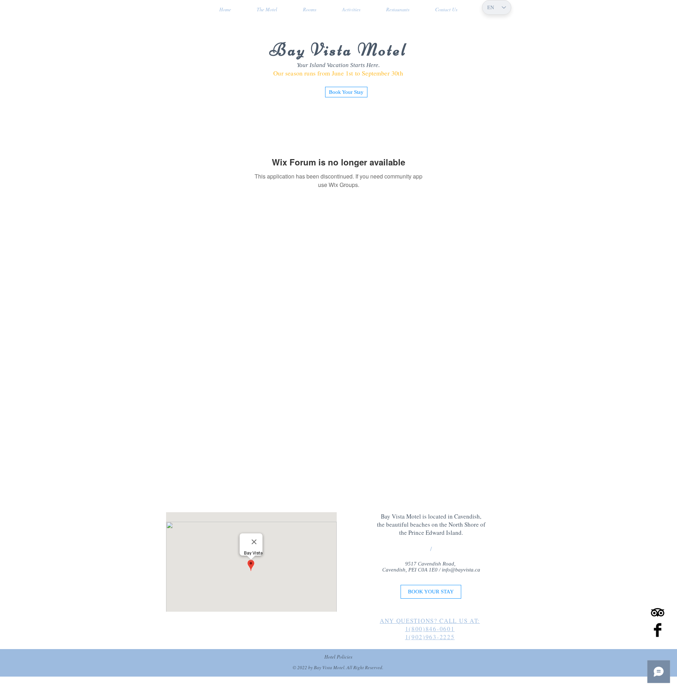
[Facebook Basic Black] (658, 630)
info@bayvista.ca (461, 570)
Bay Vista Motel (338, 49)
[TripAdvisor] (658, 612)
